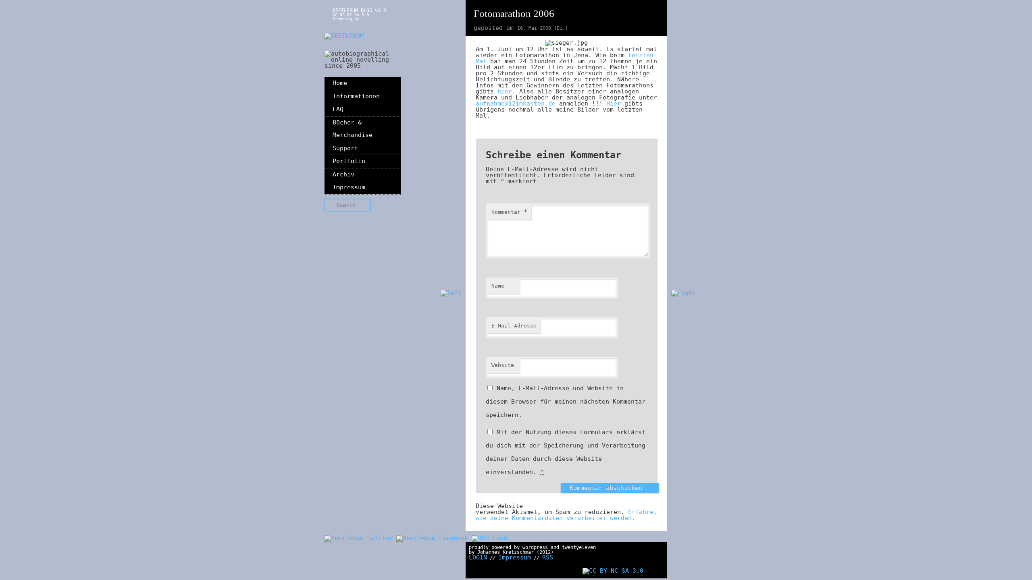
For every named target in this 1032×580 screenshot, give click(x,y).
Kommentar (509, 211)
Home (340, 83)
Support (345, 148)
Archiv (343, 174)
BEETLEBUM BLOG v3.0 (359, 10)
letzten (640, 55)
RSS (547, 557)
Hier (613, 103)
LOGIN (478, 557)
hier (504, 91)
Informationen (356, 96)
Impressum (349, 187)
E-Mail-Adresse (514, 326)
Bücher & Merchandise (352, 129)
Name (497, 286)
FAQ (338, 109)
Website (502, 365)
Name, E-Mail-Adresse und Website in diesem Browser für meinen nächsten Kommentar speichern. (565, 401)
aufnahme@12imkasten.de (516, 103)
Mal (481, 61)
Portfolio (349, 161)
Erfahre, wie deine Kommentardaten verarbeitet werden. (566, 515)
